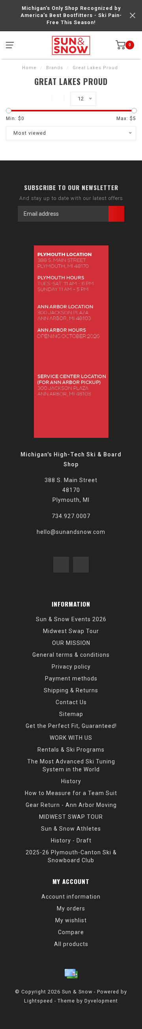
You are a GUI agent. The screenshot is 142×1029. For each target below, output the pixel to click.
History (71, 781)
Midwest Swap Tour (71, 631)
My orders (71, 908)
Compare (71, 932)
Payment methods (71, 678)
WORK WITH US (71, 738)
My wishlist (71, 920)
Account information (71, 896)
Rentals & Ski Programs (71, 749)
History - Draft (71, 840)
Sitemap (71, 714)
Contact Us (71, 702)
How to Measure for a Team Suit (71, 793)
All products (71, 944)
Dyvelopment (101, 1001)
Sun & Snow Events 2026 (71, 619)
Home (29, 67)
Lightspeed (38, 1001)
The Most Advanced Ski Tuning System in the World (71, 765)
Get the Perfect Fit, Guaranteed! (71, 726)
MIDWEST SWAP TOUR (71, 817)
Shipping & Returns (71, 690)
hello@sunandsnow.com (71, 532)
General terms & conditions (71, 655)
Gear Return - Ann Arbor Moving (71, 805)
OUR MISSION (71, 643)
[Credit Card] (71, 974)
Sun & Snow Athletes (71, 828)
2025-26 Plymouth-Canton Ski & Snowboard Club (71, 856)
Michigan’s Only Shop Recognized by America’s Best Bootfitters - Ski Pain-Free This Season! (71, 15)
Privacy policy (71, 666)
